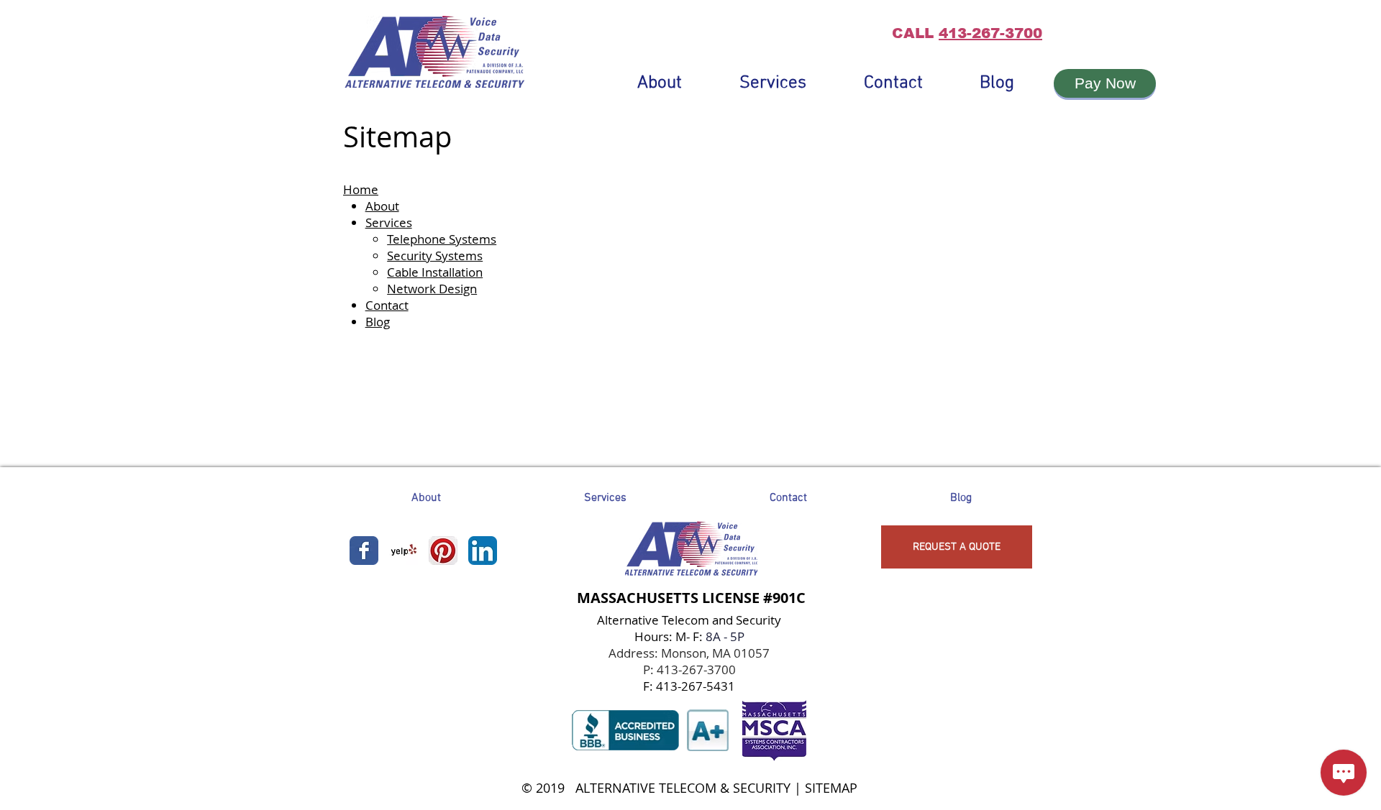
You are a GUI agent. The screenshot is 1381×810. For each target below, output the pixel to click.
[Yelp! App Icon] (403, 550)
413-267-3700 (990, 33)
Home (360, 189)
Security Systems (435, 255)
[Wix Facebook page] (364, 550)
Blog (377, 321)
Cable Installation (435, 272)
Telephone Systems (441, 239)
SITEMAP (831, 787)
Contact (387, 305)
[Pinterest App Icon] (443, 550)
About (382, 206)
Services (388, 222)
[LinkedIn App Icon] (482, 550)
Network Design (432, 288)
